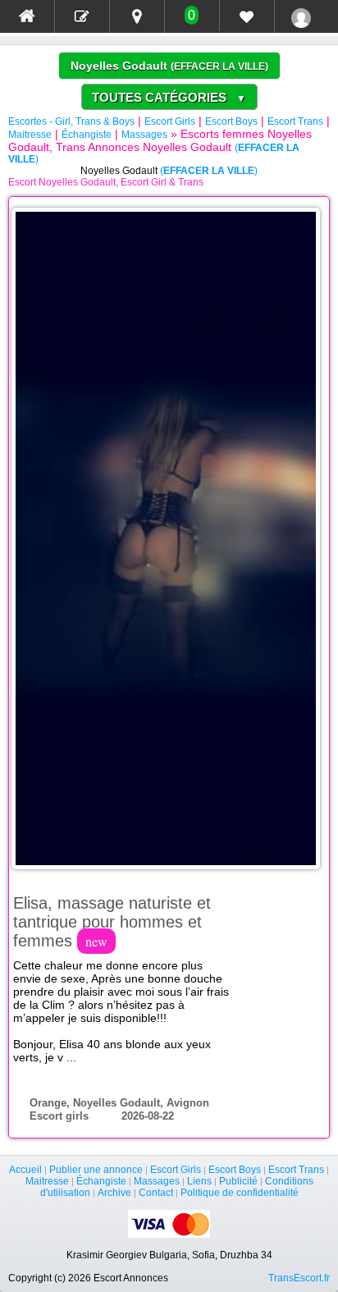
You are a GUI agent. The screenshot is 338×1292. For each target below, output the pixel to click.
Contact (156, 1192)
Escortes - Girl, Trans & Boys (71, 121)
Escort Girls (169, 121)
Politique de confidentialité (239, 1192)
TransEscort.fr (299, 1278)
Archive (114, 1192)
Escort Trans (295, 121)
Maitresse (30, 134)
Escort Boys (231, 121)
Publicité (238, 1181)
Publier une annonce (96, 1169)
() (219, 66)
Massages (144, 134)
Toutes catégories (169, 97)
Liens (199, 1181)
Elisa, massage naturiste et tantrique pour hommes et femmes (112, 922)
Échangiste (87, 134)
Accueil (25, 1169)
